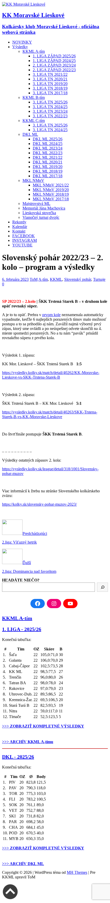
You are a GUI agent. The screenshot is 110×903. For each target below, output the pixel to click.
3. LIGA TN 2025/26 (50, 102)
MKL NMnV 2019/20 (51, 190)
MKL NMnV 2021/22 (51, 185)
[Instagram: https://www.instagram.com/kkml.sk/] (54, 603)
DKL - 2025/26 (18, 757)
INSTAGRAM (24, 240)
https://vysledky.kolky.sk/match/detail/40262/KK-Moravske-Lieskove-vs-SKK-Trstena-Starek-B (50, 374)
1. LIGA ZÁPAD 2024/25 (54, 60)
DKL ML (30, 134)
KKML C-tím (34, 120)
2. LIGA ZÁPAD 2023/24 (54, 65)
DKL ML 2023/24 (47, 148)
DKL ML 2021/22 (47, 157)
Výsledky (20, 47)
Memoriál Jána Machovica (44, 208)
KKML (56, 279)
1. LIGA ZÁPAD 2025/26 (54, 56)
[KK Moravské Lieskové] (23, 4)
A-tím (43, 279)
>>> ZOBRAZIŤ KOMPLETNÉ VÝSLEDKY (43, 726)
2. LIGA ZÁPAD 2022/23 (54, 70)
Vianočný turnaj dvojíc (41, 217)
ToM (34, 279)
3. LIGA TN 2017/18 (50, 93)
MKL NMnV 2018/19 (51, 194)
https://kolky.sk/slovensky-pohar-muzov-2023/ (39, 504)
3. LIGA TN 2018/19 (50, 88)
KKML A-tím (34, 51)
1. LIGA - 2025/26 (21, 629)
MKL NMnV (33, 180)
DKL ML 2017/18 (47, 176)
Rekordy (19, 222)
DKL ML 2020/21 (47, 162)
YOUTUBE (22, 245)
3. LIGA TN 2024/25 (50, 107)
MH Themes (77, 872)
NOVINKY (22, 42)
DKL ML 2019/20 (47, 166)
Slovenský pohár (77, 279)
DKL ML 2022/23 (47, 153)
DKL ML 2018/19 (47, 171)
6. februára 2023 (15, 279)
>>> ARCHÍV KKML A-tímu (27, 742)
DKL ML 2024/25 (47, 143)
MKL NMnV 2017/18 (51, 199)
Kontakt (18, 231)
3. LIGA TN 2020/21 (50, 79)
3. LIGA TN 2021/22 (50, 74)
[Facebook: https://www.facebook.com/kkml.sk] (37, 603)
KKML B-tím (34, 97)
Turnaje (99, 279)
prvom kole (51, 315)
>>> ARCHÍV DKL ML (23, 864)
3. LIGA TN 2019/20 (50, 83)
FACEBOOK (23, 236)
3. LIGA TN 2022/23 (50, 116)
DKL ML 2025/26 (47, 139)
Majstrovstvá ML (36, 203)
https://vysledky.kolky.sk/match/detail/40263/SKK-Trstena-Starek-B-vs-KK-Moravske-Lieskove (49, 414)
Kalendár (19, 226)
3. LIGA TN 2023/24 (50, 111)
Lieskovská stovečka (39, 213)
